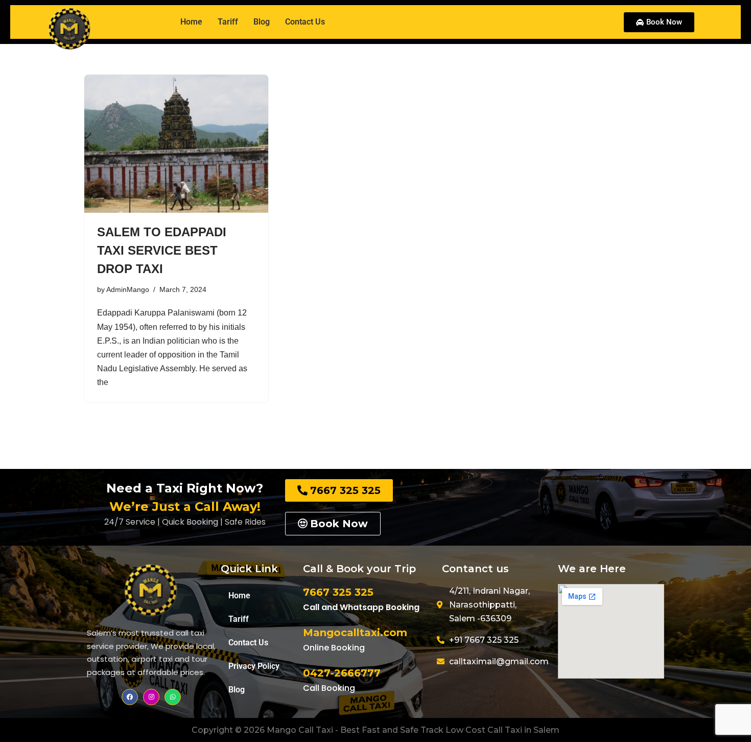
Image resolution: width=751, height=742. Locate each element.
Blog (261, 22)
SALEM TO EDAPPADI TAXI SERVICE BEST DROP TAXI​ (161, 250)
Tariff (228, 22)
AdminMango (127, 289)
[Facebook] (130, 697)
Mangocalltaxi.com (355, 632)
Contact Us (305, 22)
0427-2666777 (342, 673)
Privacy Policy (253, 666)
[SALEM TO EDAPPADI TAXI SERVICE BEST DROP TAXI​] (176, 144)
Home (239, 595)
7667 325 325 (338, 592)
